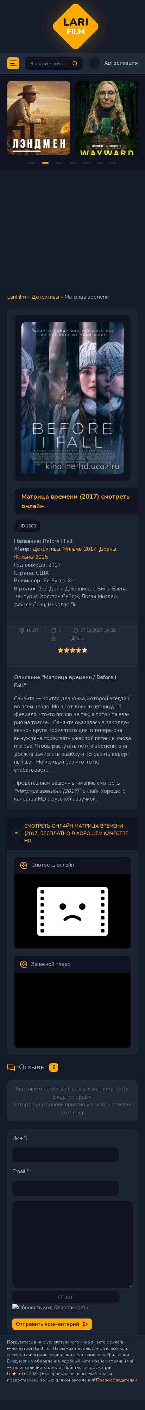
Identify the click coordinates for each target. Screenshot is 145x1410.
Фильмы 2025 (31, 557)
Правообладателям (116, 1380)
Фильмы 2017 (79, 548)
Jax (81, 638)
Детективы (45, 297)
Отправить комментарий (47, 1324)
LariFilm (16, 297)
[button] (113, 63)
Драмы (107, 548)
